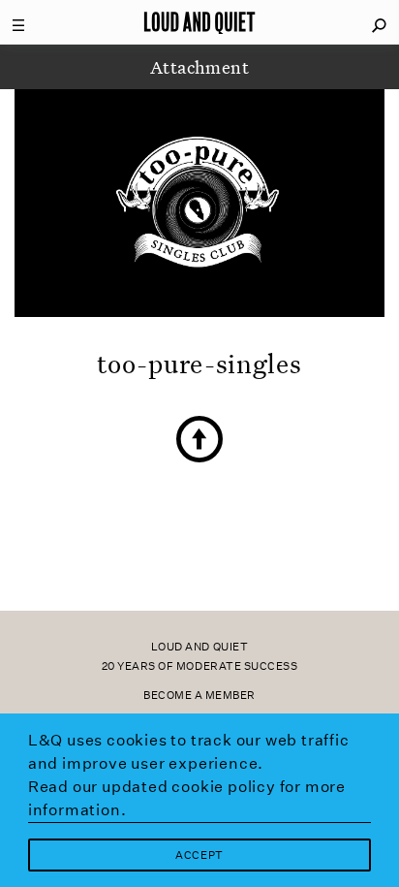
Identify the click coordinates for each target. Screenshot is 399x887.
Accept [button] (199, 855)
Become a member (199, 695)
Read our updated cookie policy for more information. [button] (187, 798)
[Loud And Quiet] (199, 22)
